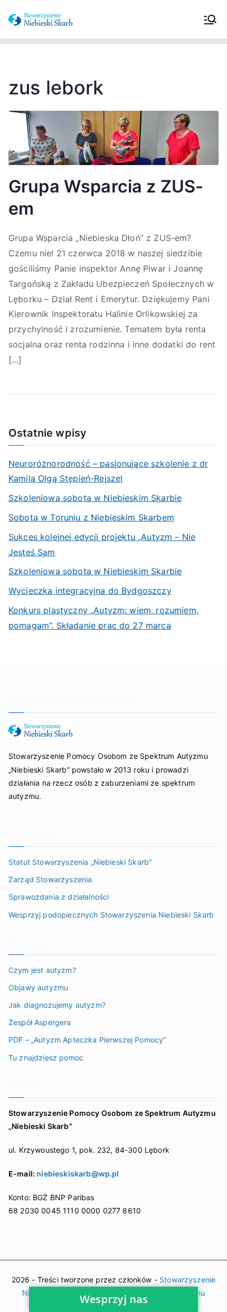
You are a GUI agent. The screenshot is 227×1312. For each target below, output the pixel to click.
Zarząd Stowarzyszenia (50, 879)
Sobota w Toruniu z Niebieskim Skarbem (91, 517)
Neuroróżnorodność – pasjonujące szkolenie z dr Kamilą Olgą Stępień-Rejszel (108, 471)
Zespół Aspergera (39, 1022)
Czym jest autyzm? (42, 970)
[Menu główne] (210, 19)
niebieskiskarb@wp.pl (77, 1173)
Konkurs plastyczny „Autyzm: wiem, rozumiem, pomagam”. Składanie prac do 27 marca (103, 618)
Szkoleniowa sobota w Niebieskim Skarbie (95, 498)
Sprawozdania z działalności (58, 896)
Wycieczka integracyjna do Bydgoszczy (90, 590)
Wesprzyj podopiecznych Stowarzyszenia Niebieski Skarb (111, 914)
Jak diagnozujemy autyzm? (57, 1004)
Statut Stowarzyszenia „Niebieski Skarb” (80, 861)
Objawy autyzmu (38, 987)
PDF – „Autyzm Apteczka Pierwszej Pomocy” (87, 1039)
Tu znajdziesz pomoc (45, 1057)
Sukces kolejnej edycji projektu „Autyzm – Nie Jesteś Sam (101, 544)
